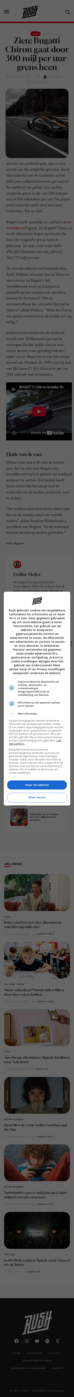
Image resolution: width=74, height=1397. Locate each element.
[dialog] (37, 699)
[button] (37, 714)
